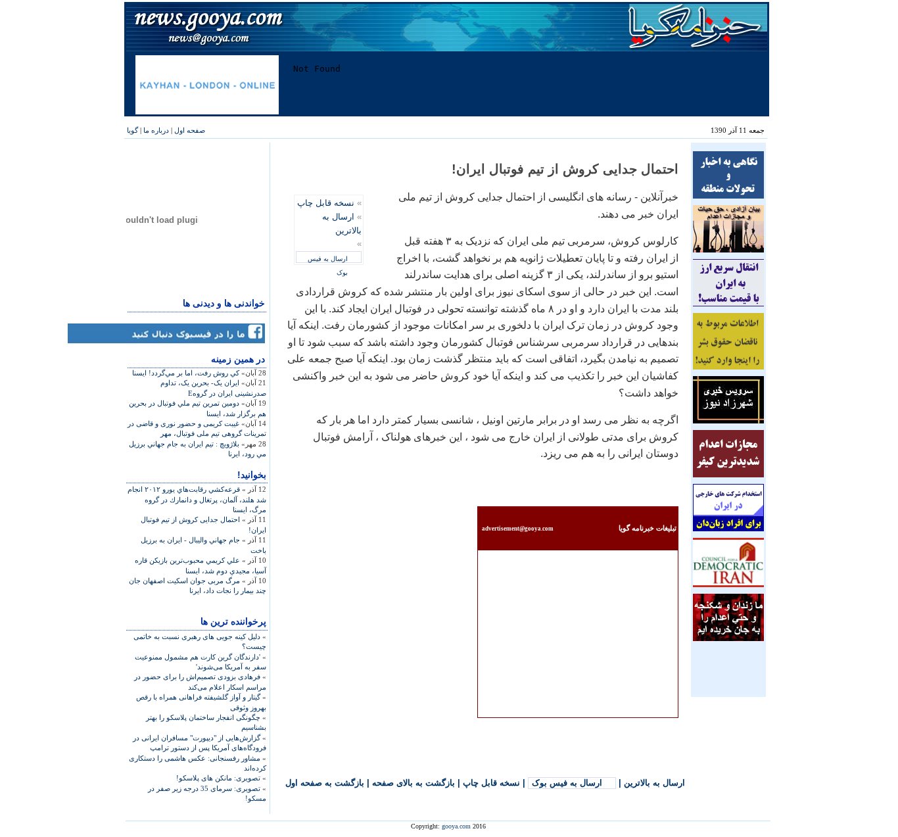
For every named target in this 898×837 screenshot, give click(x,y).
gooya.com (456, 826)
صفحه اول (189, 130)
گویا (132, 130)
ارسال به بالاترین (654, 783)
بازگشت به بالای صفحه (413, 783)
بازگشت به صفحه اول (324, 783)
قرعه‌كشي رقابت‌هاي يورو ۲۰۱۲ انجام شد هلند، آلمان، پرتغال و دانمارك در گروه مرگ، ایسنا (197, 499)
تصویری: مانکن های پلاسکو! (218, 778)
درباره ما (156, 130)
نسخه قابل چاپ (325, 203)
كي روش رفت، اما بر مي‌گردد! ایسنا (185, 373)
